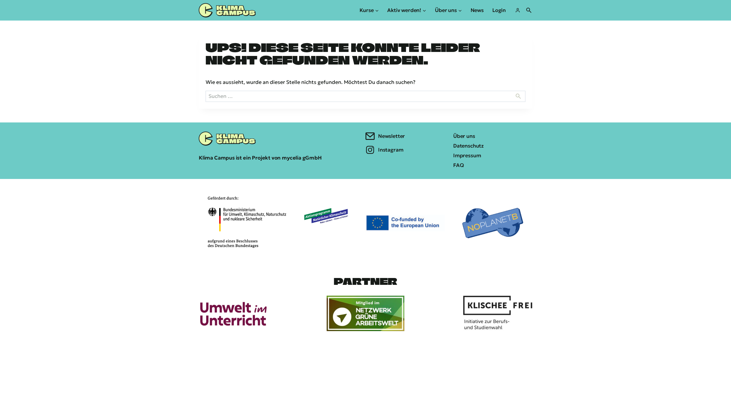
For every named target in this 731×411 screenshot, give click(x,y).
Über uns (464, 136)
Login (499, 10)
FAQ (458, 165)
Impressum (467, 155)
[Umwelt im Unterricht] (233, 313)
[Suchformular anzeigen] (528, 10)
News (477, 10)
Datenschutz (468, 145)
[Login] (517, 10)
